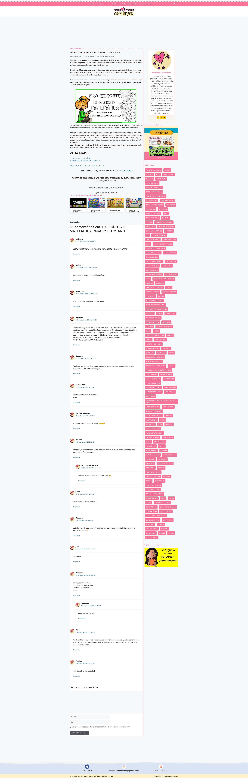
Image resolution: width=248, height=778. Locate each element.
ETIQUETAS (149, 313)
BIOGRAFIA (165, 218)
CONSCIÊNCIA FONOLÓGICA (155, 248)
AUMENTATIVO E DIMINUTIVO (155, 196)
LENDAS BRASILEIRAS (153, 379)
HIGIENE (148, 339)
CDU (147, 235)
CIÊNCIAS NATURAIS (152, 239)
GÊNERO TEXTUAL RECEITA (155, 335)
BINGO (166, 213)
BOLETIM (149, 222)
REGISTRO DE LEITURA (153, 485)
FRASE (148, 331)
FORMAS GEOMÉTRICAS (164, 326)
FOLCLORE (149, 326)
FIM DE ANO (166, 322)
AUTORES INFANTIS (167, 200)
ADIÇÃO (167, 170)
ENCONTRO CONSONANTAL (155, 305)
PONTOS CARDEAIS (169, 455)
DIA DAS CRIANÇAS (152, 266)
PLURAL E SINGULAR (153, 455)
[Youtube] (164, 117)
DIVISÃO (161, 296)
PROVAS (148, 481)
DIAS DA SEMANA (171, 274)
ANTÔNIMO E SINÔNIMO (154, 187)
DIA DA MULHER (171, 261)
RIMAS (163, 498)
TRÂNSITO (164, 529)
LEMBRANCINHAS (166, 374)
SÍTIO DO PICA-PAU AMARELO (155, 515)
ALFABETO (149, 179)
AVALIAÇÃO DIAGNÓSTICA (154, 205)
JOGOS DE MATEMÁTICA (154, 361)
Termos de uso (146, 4)
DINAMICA (149, 283)
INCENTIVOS (161, 353)
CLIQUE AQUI (125, 171)
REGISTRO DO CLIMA (153, 489)
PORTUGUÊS (162, 459)
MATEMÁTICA (150, 396)
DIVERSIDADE (150, 296)
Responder (76, 254)
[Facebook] (161, 117)
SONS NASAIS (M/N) (152, 520)
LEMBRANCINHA (151, 374)
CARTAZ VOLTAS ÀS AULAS (96, 210)
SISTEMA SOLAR (151, 511)
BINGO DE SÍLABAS (152, 218)
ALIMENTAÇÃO (161, 179)
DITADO (168, 287)
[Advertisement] (124, 31)
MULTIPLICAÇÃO (151, 420)
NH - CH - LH (150, 424)
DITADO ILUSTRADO (152, 292)
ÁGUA (158, 174)
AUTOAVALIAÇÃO (151, 200)
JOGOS (171, 353)
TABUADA (161, 524)
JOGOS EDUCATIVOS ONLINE (155, 366)
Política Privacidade (129, 4)
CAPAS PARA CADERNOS (154, 231)
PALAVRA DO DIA (159, 442)
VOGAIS (171, 533)
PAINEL (148, 442)
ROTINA (171, 498)
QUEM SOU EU (159, 481)
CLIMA (148, 244)
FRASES (156, 331)
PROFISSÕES (150, 468)
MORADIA (168, 415)
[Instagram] (158, 117)
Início (92, 4)
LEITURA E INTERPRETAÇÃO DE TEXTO (158, 370)
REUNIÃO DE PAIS (151, 498)
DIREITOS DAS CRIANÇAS (154, 287)
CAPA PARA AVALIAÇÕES (166, 226)
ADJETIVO (149, 174)
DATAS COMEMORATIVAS (154, 261)
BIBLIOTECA (163, 209)
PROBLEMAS (150, 463)
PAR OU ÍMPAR (150, 446)
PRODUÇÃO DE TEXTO (165, 463)
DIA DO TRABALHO (152, 270)
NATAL (162, 420)
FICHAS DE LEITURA (152, 322)
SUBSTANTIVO (167, 520)
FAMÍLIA (159, 313)
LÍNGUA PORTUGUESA (153, 387)
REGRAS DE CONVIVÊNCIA (154, 494)
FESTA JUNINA (170, 313)
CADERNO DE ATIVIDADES (163, 222)
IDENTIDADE (166, 348)
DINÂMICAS (160, 283)
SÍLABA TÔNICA (151, 507)
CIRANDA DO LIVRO (169, 239)
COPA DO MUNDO (170, 253)
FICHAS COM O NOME (153, 318)
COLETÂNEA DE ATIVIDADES (163, 244)
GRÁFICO (170, 335)
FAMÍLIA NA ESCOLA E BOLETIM (134, 210)
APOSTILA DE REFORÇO (154, 192)
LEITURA (171, 366)
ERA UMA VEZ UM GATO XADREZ (156, 309)
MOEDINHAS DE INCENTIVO (77, 210)
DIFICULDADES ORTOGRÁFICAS (164, 279)
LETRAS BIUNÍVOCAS (153, 383)
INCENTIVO (149, 353)
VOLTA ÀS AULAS (151, 537)
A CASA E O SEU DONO (153, 170)
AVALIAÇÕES (171, 205)
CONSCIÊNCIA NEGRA (153, 253)
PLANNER (164, 450)
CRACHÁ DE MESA (152, 257)
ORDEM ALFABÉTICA (152, 437)
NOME (160, 424)
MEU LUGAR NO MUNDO (154, 415)
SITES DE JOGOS (165, 511)
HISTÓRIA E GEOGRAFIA (153, 344)
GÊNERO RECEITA (115, 210)
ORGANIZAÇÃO (168, 437)
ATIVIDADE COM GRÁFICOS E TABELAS (85, 161)
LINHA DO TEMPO (170, 387)
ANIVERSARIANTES (152, 183)
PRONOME (166, 476)
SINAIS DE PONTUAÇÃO (168, 507)
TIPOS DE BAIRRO (152, 529)
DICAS (148, 279)
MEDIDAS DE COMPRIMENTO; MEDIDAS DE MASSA (160, 401)
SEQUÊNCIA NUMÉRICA (162, 502)
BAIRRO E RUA (150, 209)
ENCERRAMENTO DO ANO (154, 300)
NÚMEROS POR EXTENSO (154, 433)
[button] (175, 4)
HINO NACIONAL (160, 339)
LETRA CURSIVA (169, 379)
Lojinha (103, 3)
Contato (115, 4)
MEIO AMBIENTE (168, 407)
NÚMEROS (169, 424)
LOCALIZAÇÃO (169, 392)
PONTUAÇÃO (150, 459)
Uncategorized (150, 533)
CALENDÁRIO (150, 226)
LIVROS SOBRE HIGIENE (153, 392)
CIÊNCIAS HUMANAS (159, 235)
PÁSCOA (161, 446)
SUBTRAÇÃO (150, 524)
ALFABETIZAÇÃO (168, 174)
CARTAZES (169, 231)
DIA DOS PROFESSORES (154, 274)
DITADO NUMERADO (169, 292)
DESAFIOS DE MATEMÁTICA (81, 158)
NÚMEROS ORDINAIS (153, 428)
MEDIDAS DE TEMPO (152, 407)
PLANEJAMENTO (151, 450)
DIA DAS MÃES (167, 266)
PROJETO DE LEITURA (153, 472)
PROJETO (161, 468)
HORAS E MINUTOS (152, 348)
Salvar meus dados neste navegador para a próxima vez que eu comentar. (101, 727)
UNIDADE (162, 533)
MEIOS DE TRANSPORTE (154, 411)
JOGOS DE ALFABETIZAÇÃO (155, 357)
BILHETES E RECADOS (153, 213)
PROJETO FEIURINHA (153, 476)
